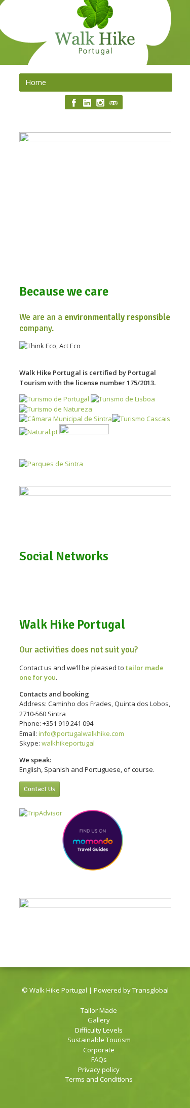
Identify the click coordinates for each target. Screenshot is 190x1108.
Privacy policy (99, 1069)
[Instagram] (100, 103)
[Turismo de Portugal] (54, 398)
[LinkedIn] (87, 103)
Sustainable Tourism (99, 1039)
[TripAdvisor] (113, 103)
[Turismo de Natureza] (55, 409)
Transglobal (150, 990)
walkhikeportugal (68, 743)
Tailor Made (99, 1010)
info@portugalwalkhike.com (81, 733)
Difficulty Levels (99, 1030)
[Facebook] (74, 103)
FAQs (99, 1059)
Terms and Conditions (99, 1079)
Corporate (99, 1049)
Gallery (99, 1019)
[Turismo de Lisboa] (123, 398)
